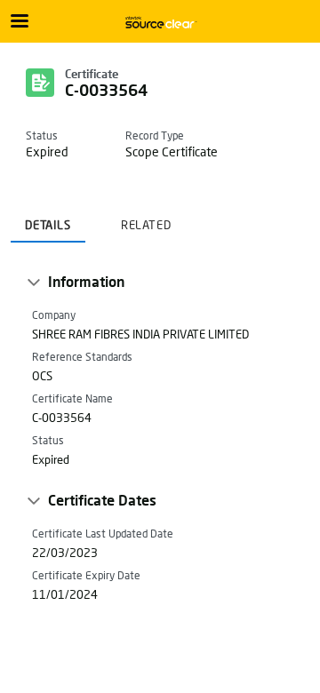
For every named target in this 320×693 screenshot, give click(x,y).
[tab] (48, 219)
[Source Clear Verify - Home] (160, 22)
